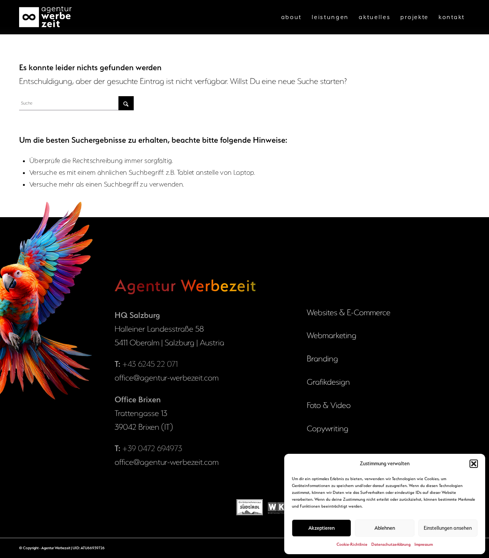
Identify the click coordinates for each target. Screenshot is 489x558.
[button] (474, 464)
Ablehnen (384, 528)
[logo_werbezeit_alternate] (46, 17)
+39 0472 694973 (152, 448)
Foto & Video (329, 405)
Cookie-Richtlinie (352, 544)
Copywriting (327, 428)
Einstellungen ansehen (448, 528)
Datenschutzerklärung (391, 544)
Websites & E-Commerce (348, 312)
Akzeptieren (321, 528)
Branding (322, 358)
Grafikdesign (328, 382)
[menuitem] (291, 17)
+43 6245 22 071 (150, 364)
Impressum (424, 544)
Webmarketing (331, 335)
